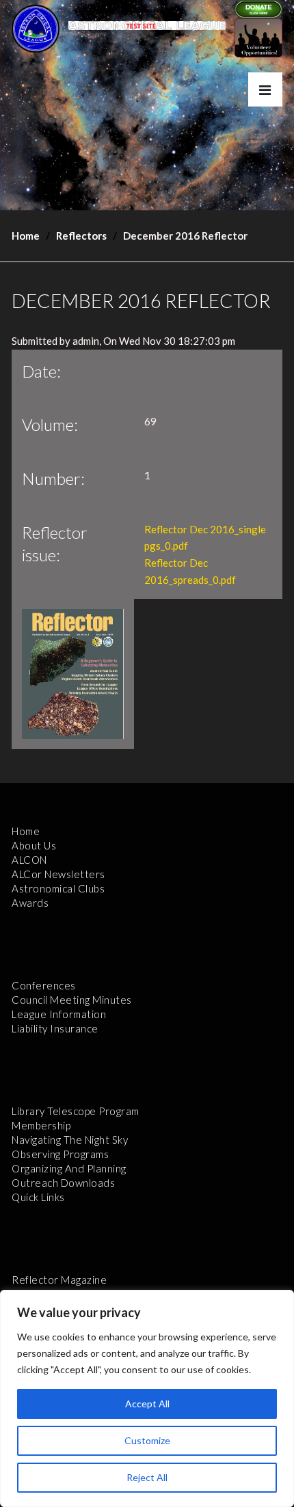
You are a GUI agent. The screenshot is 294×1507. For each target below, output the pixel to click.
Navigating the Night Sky (70, 1139)
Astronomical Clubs (58, 888)
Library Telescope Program (75, 1111)
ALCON (29, 860)
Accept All (147, 1403)
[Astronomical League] (35, 28)
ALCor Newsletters (58, 874)
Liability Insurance (55, 1028)
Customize (147, 1440)
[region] (147, 1398)
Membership (41, 1125)
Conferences (44, 985)
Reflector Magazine (59, 1279)
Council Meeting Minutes (72, 1000)
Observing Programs (60, 1154)
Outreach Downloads (63, 1183)
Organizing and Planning (69, 1168)
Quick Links (38, 1197)
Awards (30, 903)
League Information (59, 1014)
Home (26, 235)
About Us (34, 845)
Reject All (147, 1477)
